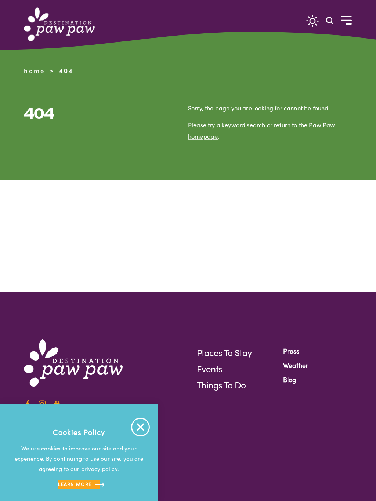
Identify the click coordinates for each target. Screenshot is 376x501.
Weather (295, 365)
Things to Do (221, 385)
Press (291, 351)
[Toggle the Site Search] (329, 19)
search (256, 125)
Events (209, 369)
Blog (289, 379)
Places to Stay (224, 353)
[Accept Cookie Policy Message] (140, 427)
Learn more (74, 484)
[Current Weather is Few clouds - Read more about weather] (312, 21)
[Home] (62, 24)
